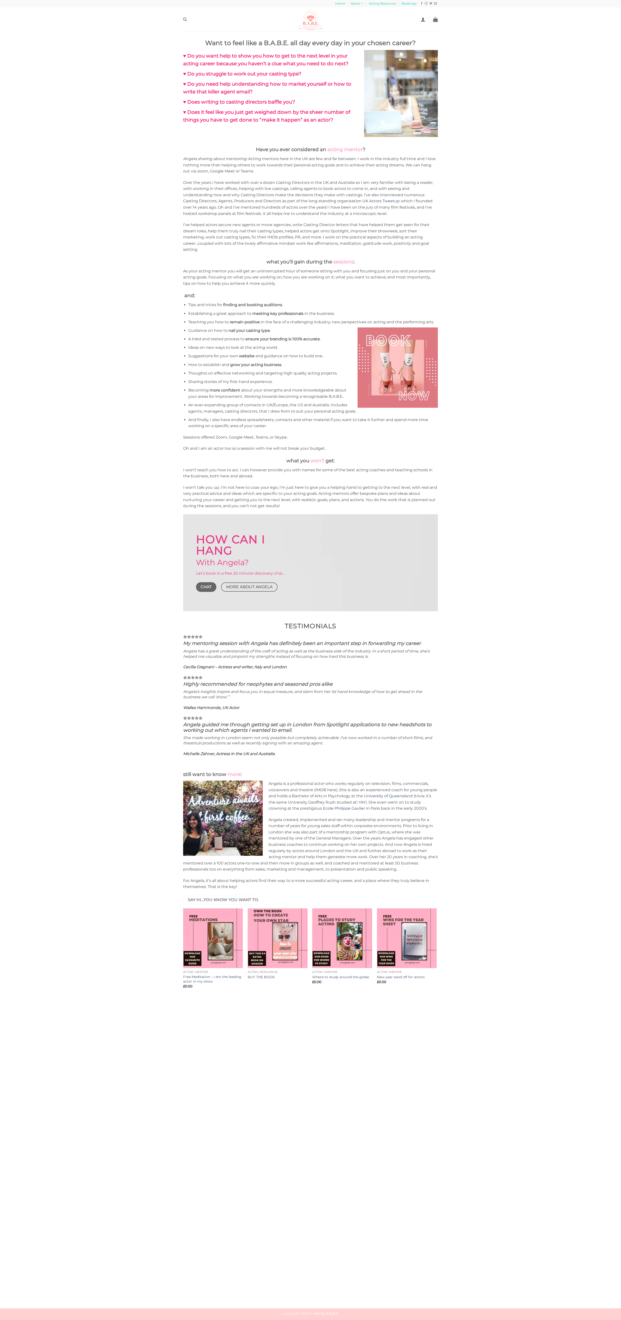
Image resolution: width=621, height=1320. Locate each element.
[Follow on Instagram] (426, 3)
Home (340, 3)
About (355, 3)
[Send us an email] (435, 3)
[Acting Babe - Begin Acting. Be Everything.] (310, 19)
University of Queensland (388, 796)
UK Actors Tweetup (381, 201)
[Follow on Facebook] (421, 3)
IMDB (320, 790)
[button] (423, 19)
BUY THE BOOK (261, 977)
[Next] (436, 1101)
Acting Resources (382, 3)
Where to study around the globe (340, 977)
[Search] (185, 19)
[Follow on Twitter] (430, 3)
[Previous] (183, 1101)
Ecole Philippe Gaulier (344, 808)
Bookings (409, 3)
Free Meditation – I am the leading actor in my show (212, 979)
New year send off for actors (401, 977)
